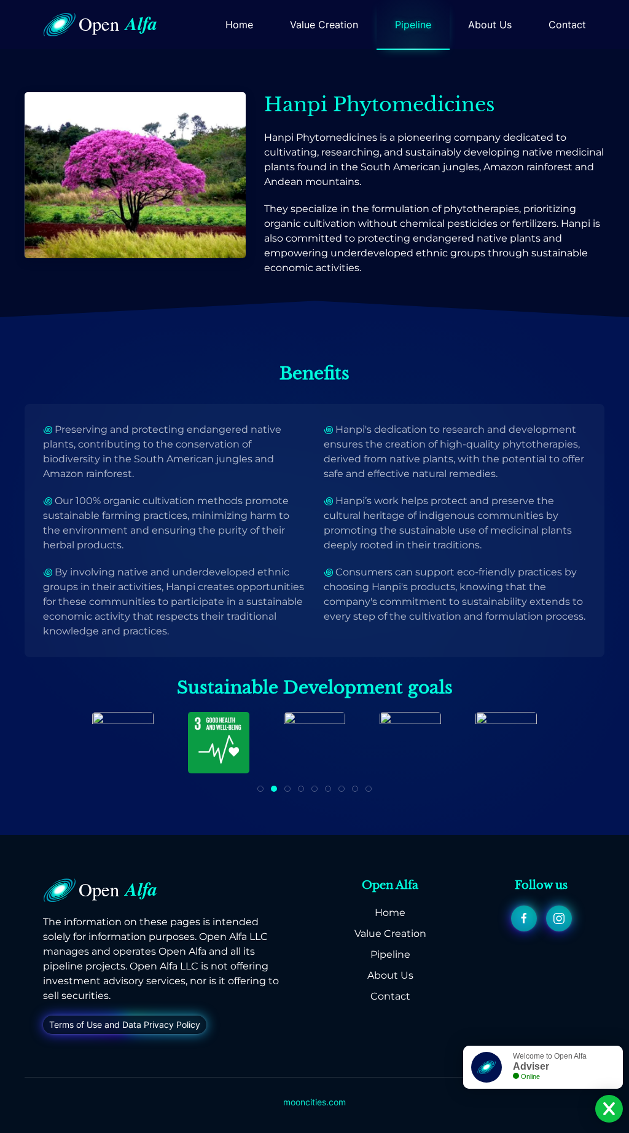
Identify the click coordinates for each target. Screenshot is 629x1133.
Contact (567, 24)
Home (239, 24)
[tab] (260, 789)
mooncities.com (314, 1102)
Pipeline (413, 24)
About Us (490, 24)
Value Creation (324, 24)
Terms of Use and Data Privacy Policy (124, 1024)
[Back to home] (104, 24)
